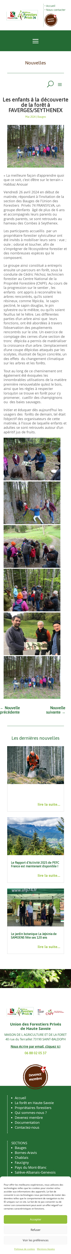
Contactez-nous (27, 1127)
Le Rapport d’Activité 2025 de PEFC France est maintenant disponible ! (35, 864)
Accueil (50, 6)
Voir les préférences (35, 1240)
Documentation (27, 1122)
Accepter (35, 1219)
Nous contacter (56, 10)
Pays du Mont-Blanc (31, 1167)
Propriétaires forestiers (33, 1107)
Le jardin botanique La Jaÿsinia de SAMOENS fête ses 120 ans (34, 935)
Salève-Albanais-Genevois (35, 1172)
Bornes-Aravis (26, 1152)
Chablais (21, 1157)
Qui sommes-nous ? (31, 1112)
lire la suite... (49, 804)
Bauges (41, 116)
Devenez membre (29, 1117)
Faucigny (22, 1162)
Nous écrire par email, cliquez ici (35, 1047)
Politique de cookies (24, 1249)
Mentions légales (46, 1249)
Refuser (36, 1230)
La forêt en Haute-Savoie (34, 1102)
